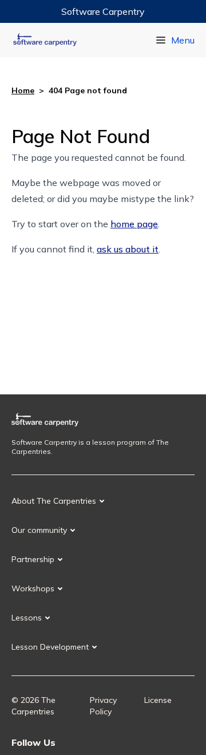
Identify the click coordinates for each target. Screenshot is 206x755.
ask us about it (128, 249)
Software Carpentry (103, 11)
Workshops (32, 588)
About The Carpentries (53, 501)
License (158, 700)
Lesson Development (50, 647)
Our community (39, 530)
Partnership (32, 559)
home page (134, 224)
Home (22, 90)
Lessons (26, 617)
